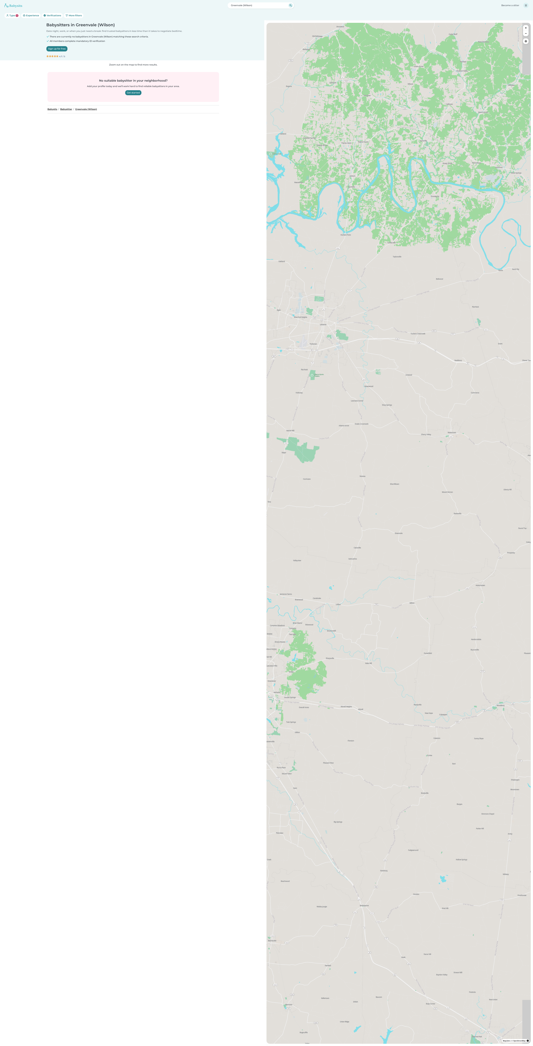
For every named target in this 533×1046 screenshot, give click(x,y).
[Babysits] (13, 5)
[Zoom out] (526, 33)
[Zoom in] (526, 28)
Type (13, 15)
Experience (32, 15)
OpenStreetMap (519, 1040)
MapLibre (506, 1040)
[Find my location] (526, 41)
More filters (75, 15)
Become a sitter (510, 5)
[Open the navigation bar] (526, 5)
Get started (133, 92)
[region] (398, 533)
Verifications (53, 15)
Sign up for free (57, 48)
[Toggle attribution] (527, 1040)
